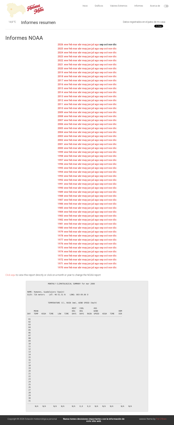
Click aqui (10, 274)
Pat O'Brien (161, 419)
